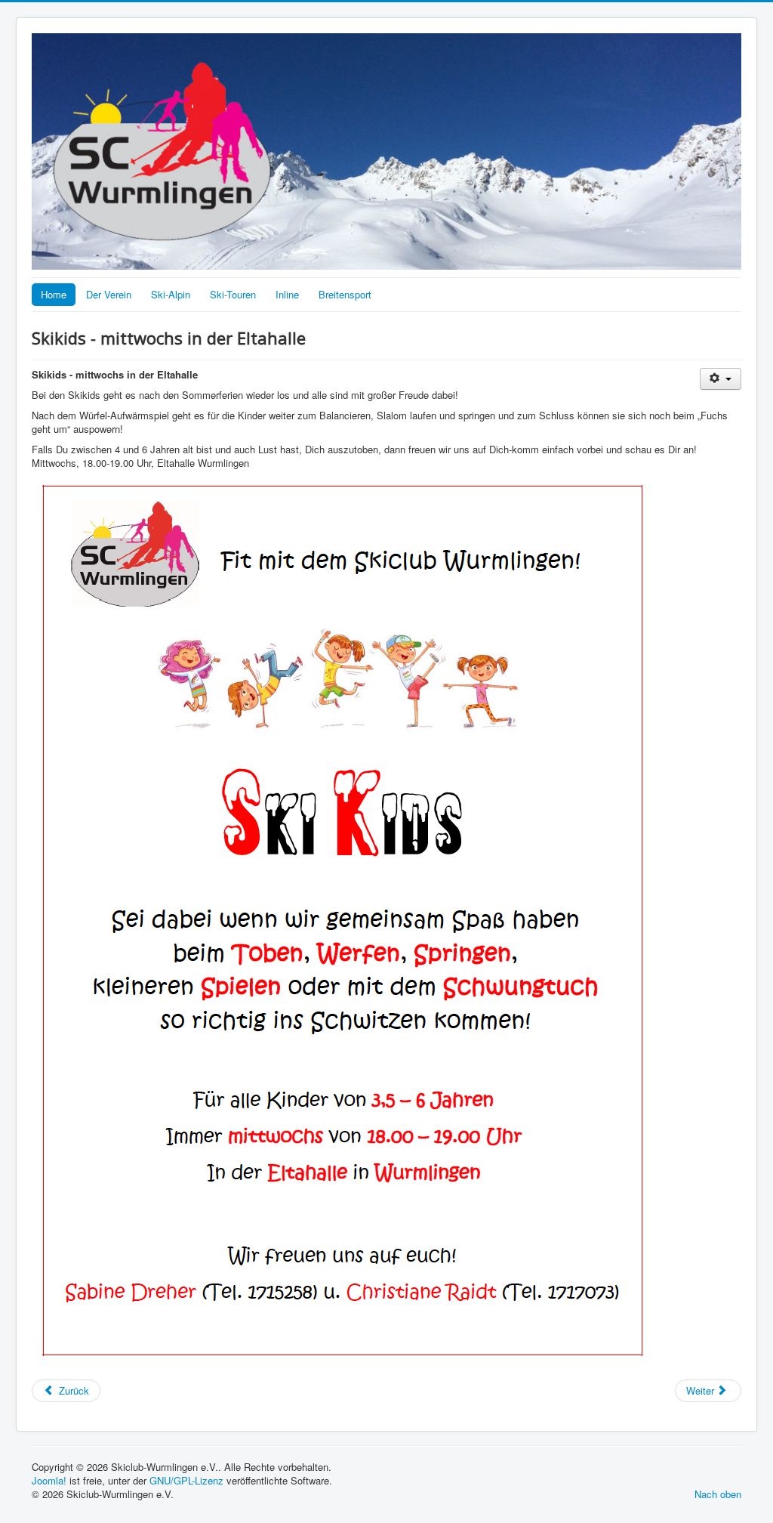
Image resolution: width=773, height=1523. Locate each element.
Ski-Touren (233, 294)
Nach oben (717, 1494)
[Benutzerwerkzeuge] (720, 379)
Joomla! (49, 1480)
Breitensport (345, 294)
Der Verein (108, 294)
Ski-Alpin (170, 294)
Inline (287, 294)
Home (53, 294)
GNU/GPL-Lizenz (186, 1480)
